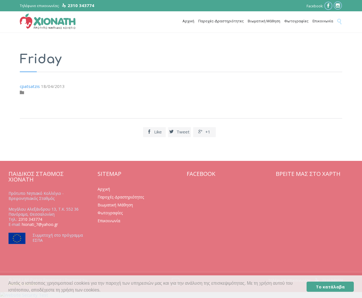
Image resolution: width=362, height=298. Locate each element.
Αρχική (104, 189)
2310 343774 (30, 219)
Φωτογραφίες (110, 212)
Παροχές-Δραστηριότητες (121, 197)
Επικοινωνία (109, 220)
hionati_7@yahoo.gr (40, 224)
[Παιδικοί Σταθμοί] (48, 21)
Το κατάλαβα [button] (330, 287)
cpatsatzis (30, 86)
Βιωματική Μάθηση (115, 205)
